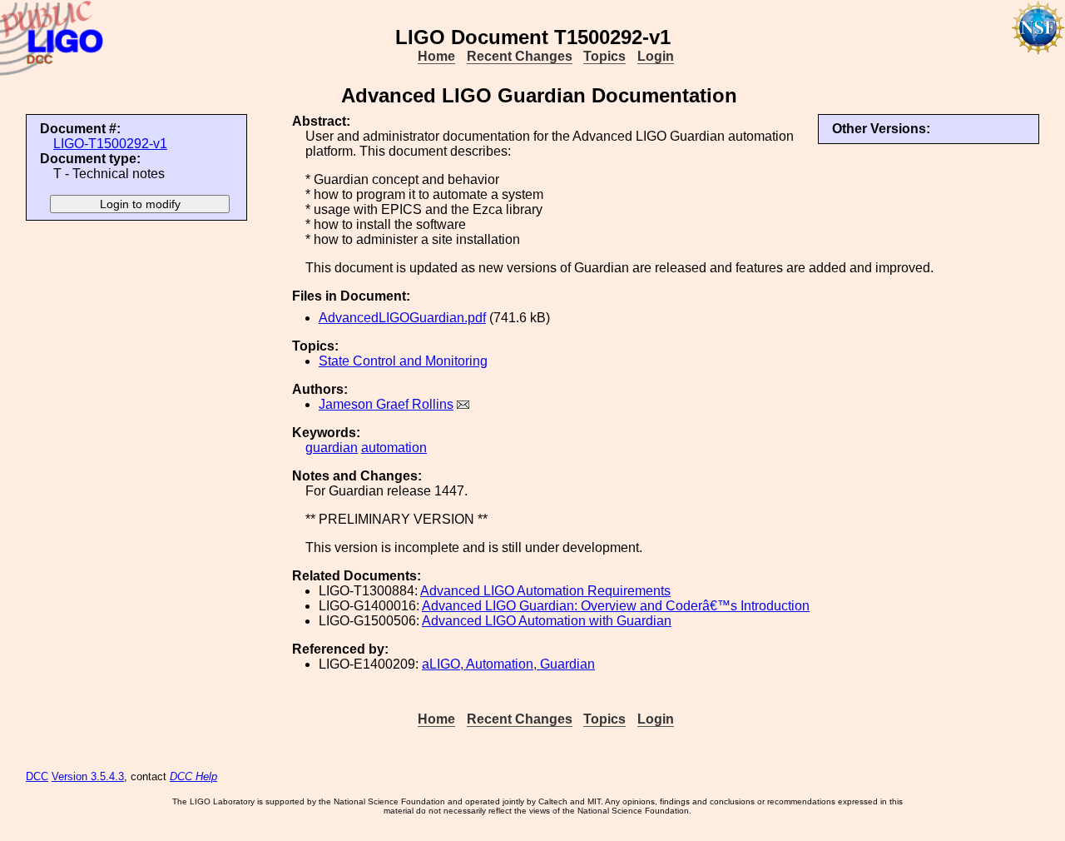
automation (394, 447)
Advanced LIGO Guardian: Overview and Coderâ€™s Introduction (616, 606)
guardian (331, 447)
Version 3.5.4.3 (88, 776)
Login (655, 56)
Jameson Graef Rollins (386, 404)
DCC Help (193, 776)
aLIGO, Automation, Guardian (508, 664)
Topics (604, 56)
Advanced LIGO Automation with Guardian (546, 621)
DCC (37, 776)
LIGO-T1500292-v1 (110, 144)
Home (436, 56)
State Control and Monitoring (403, 361)
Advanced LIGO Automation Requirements (545, 591)
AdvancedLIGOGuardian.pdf (402, 318)
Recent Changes (519, 56)
